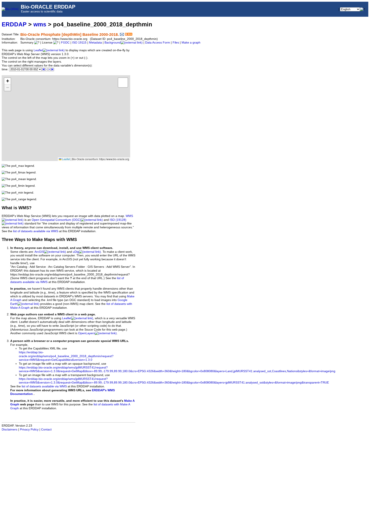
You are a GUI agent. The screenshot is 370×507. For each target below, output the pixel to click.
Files (176, 42)
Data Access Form (157, 42)
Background (112, 42)
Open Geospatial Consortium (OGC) (56, 219)
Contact (46, 429)
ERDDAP (14, 24)
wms (39, 24)
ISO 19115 (79, 42)
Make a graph (191, 42)
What (7, 207)
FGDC (65, 42)
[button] (7, 81)
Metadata (95, 42)
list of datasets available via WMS (35, 231)
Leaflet (38, 50)
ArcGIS (39, 251)
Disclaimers (9, 429)
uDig (76, 251)
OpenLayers (86, 333)
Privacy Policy (29, 429)
